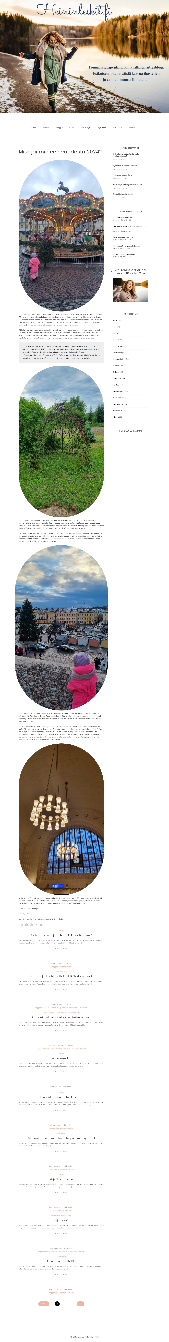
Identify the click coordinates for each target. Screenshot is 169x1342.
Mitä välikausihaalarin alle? (124, 254)
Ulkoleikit (70, 1293)
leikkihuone (75, 1008)
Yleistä (61, 930)
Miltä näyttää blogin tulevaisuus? (127, 184)
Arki (114, 327)
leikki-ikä (67, 1008)
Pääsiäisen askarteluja (123, 194)
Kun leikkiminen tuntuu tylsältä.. (61, 1097)
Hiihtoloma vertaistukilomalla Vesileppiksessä (126, 155)
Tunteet (116, 385)
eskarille (47, 1252)
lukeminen (81, 1252)
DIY (57, 1256)
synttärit (71, 1169)
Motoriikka (117, 365)
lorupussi (73, 1252)
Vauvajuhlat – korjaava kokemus (126, 246)
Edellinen (43, 1304)
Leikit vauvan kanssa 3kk (123, 237)
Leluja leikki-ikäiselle (78, 1049)
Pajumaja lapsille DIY (61, 1261)
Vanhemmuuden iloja (122, 175)
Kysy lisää (102, 128)
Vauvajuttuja (118, 404)
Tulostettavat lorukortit (122, 218)
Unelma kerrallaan (61, 1058)
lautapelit (60, 1008)
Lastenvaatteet (119, 346)
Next (80, 1304)
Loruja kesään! (61, 1220)
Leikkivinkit (51, 1012)
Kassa (71, 128)
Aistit (45, 1012)
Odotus (116, 372)
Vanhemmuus (118, 398)
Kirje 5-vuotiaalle (61, 1179)
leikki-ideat (58, 1049)
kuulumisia (63, 1169)
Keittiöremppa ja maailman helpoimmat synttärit (61, 1138)
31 (73, 1304)
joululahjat (62, 967)
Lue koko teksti (61, 949)
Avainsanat (117, 128)
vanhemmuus (68, 1128)
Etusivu (33, 128)
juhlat (57, 1169)
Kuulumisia (61, 1133)
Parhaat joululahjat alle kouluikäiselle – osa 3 (61, 935)
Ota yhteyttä (86, 128)
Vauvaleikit (117, 411)
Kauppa (59, 128)
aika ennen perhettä (48, 1008)
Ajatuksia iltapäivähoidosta (125, 165)
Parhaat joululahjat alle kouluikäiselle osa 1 (61, 1017)
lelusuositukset (63, 1252)
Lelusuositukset (61, 971)
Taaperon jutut (74, 1012)
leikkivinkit (83, 1008)
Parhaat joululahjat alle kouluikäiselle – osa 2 (61, 976)
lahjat (68, 967)
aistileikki (46, 1049)
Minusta (46, 128)
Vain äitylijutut (119, 391)
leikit (51, 1049)
